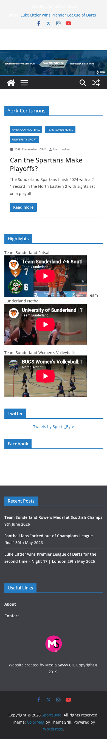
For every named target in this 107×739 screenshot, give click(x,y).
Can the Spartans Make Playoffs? (46, 164)
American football (26, 129)
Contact (11, 615)
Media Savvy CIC (60, 665)
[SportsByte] (11, 82)
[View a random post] (96, 82)
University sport (24, 139)
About (10, 604)
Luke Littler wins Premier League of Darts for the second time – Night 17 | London (58, 17)
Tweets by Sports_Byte (53, 426)
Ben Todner (62, 149)
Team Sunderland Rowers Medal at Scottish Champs (53, 517)
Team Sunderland (60, 129)
